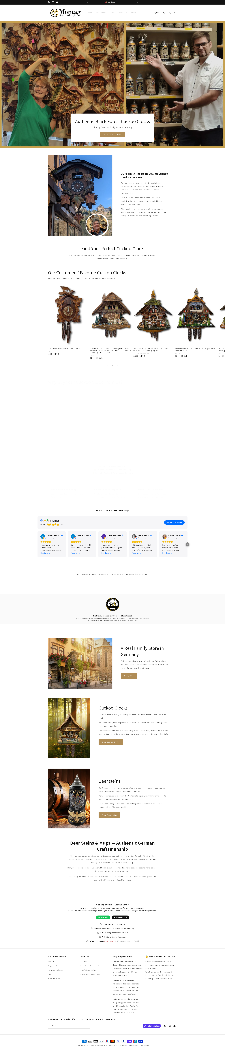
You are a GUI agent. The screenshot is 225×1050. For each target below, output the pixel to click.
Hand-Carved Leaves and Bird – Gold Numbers (64, 349)
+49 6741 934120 (118, 924)
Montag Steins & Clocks (87, 1045)
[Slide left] (107, 365)
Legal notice (123, 1045)
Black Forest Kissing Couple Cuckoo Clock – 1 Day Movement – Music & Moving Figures (150, 350)
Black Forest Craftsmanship (91, 966)
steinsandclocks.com (118, 937)
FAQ (49, 974)
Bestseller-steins (99, 453)
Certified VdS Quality (88, 970)
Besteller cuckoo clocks (59, 453)
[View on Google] (42, 536)
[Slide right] (117, 365)
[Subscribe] (87, 1026)
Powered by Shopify (101, 1045)
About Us (84, 962)
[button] (101, 12)
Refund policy (145, 1045)
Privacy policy (113, 1045)
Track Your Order (54, 978)
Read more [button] (45, 553)
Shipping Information (56, 966)
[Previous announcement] (87, 2)
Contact (51, 962)
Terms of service (134, 1045)
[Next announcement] (137, 2)
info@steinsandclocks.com (117, 933)
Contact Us (128, 676)
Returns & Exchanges (55, 970)
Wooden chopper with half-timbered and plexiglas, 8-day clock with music (195, 350)
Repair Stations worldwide (90, 974)
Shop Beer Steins (109, 815)
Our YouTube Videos (144, 453)
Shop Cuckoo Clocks (112, 134)
